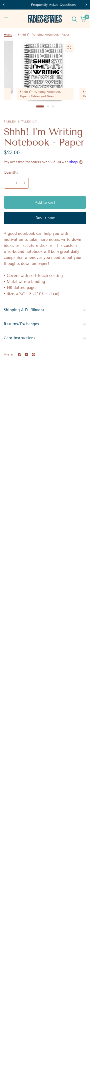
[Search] (74, 19)
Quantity (11, 173)
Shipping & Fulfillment (24, 310)
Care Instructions (19, 338)
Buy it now (45, 218)
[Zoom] (69, 47)
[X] (27, 354)
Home (8, 34)
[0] (82, 19)
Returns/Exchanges (21, 324)
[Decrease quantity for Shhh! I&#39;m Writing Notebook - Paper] (8, 183)
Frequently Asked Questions (45, 5)
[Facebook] (19, 354)
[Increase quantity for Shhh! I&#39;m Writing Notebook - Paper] (24, 183)
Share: (9, 354)
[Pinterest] (33, 354)
